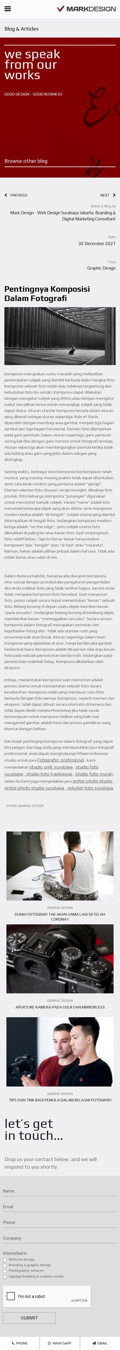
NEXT (106, 195)
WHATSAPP (61, 1343)
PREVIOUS (17, 195)
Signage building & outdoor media (36, 1276)
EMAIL (101, 1343)
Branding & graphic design (30, 1265)
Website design (22, 1259)
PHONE (21, 1343)
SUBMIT (29, 1318)
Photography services (26, 1270)
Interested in (15, 1253)
